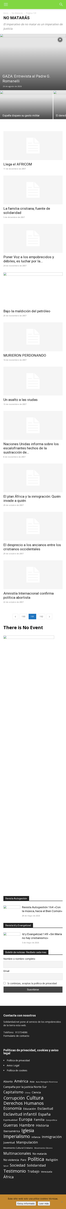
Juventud (9, 1142)
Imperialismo (16, 1136)
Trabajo (33, 1171)
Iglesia (27, 1130)
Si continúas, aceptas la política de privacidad (32, 983)
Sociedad (17, 1165)
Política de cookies (17, 1070)
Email (6, 971)
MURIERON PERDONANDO (24, 355)
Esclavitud (45, 1108)
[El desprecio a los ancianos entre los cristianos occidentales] (33, 526)
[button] (5, 4)
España (44, 1114)
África (8, 1177)
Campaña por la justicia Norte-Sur (25, 1087)
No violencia (11, 1160)
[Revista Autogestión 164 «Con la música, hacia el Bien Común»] (11, 911)
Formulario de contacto (16, 1035)
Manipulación (27, 1142)
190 (23, 616)
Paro (23, 1160)
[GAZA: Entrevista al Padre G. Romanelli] (33, 62)
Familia (39, 1119)
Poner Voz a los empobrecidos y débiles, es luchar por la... (28, 259)
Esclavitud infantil (20, 1114)
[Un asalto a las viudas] (33, 381)
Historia (42, 1125)
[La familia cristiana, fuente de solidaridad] (33, 189)
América (21, 1081)
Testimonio (14, 1171)
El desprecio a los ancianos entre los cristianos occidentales (32, 547)
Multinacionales (17, 1153)
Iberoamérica (11, 1131)
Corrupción (14, 1098)
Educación (29, 1109)
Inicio (5, 13)
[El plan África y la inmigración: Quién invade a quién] (33, 478)
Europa (25, 1119)
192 (41, 616)
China (27, 1092)
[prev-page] (15, 616)
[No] (61, 1201)
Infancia (35, 1137)
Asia (32, 1081)
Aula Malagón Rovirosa (47, 1081)
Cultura (34, 1098)
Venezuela (46, 1171)
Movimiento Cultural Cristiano (18, 1148)
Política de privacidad (18, 1060)
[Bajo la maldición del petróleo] (33, 289)
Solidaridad (36, 1165)
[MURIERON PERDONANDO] (33, 336)
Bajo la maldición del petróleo (26, 311)
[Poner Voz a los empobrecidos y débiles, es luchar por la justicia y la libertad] (33, 238)
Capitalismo (13, 1092)
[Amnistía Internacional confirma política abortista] (33, 574)
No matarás (39, 1154)
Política (36, 1159)
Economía (12, 1108)
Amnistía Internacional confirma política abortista (28, 595)
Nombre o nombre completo (19, 958)
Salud (5, 1166)
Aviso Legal (13, 1065)
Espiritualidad (10, 1119)
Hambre (26, 1125)
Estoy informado (26, 1203)
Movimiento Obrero (43, 1148)
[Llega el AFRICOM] (33, 145)
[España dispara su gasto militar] (26, 110)
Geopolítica (51, 1120)
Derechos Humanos (23, 1103)
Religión (52, 1159)
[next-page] (49, 616)
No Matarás (17, 13)
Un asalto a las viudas (20, 400)
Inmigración (52, 1136)
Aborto (8, 1081)
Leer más (44, 1203)
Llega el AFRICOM (17, 164)
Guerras (10, 1125)
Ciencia (36, 1092)
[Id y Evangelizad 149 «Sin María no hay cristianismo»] (11, 938)
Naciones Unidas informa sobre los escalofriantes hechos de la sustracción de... (31, 448)
